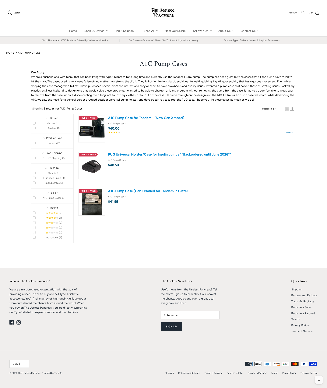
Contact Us (248, 31)
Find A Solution (124, 31)
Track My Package (302, 301)
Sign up (171, 326)
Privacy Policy (300, 325)
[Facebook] (11, 322)
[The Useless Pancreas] (163, 12)
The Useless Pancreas (29, 373)
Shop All (149, 31)
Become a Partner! (303, 313)
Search (295, 319)
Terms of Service (301, 331)
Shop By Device (94, 31)
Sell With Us (200, 31)
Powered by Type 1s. (52, 373)
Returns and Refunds (304, 295)
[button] (287, 109)
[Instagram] (18, 322)
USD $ (16, 363)
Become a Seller (301, 307)
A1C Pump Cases (29, 52)
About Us (224, 31)
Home (73, 31)
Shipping (296, 289)
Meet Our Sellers (174, 31)
